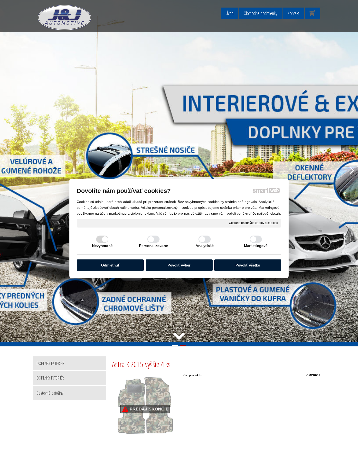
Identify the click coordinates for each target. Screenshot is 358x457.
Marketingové (255, 246)
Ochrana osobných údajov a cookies (253, 223)
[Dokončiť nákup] (312, 13)
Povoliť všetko (248, 265)
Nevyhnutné (102, 246)
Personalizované (153, 246)
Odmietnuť (110, 265)
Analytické (205, 246)
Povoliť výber (179, 265)
